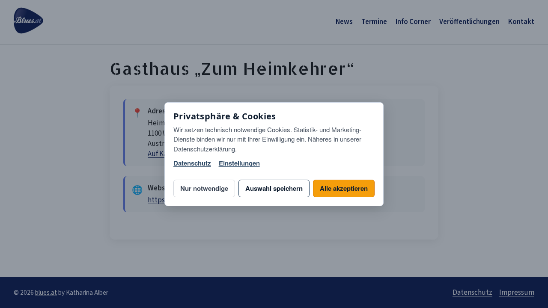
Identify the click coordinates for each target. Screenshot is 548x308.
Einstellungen (239, 163)
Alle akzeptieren (344, 188)
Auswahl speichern (274, 188)
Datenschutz (192, 163)
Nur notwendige (204, 188)
